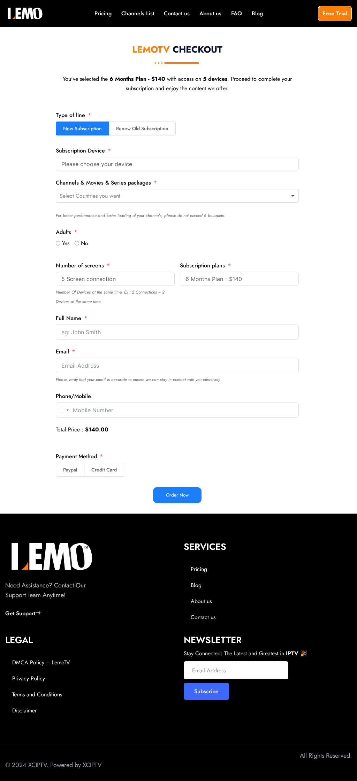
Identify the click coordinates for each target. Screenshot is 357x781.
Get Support (20, 613)
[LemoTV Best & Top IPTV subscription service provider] (25, 13)
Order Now (177, 495)
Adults (63, 232)
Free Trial (334, 13)
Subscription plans (202, 265)
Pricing (103, 13)
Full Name (68, 318)
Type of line (70, 115)
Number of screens (80, 265)
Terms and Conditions (37, 694)
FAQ (236, 13)
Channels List (137, 13)
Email (62, 351)
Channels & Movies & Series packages (103, 183)
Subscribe (206, 691)
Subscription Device (80, 151)
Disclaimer (24, 710)
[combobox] (177, 196)
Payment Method (76, 456)
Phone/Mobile (73, 396)
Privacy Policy (28, 678)
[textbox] (105, 196)
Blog (257, 13)
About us (210, 13)
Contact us (177, 13)
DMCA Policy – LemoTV (41, 662)
